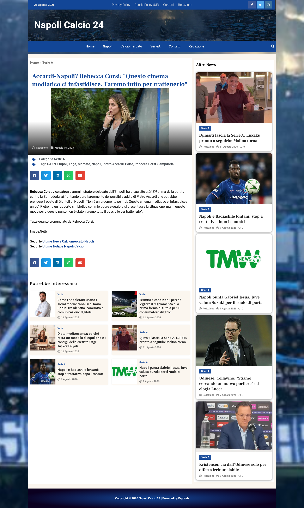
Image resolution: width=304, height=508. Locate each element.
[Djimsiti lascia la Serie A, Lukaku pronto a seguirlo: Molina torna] (124, 337)
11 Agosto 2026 (152, 347)
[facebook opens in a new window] (252, 4)
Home (90, 46)
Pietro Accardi (113, 164)
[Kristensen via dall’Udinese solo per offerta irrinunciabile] (234, 426)
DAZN (51, 164)
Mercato (84, 164)
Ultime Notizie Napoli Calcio (63, 246)
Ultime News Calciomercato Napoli (68, 241)
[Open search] (272, 46)
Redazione (185, 5)
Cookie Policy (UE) (146, 5)
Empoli (62, 164)
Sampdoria (165, 164)
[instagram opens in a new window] (268, 4)
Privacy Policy (121, 5)
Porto (129, 164)
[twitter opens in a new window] (260, 4)
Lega (72, 164)
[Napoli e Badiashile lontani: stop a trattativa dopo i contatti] (42, 371)
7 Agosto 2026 (69, 379)
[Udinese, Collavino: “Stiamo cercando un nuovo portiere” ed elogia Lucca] (234, 340)
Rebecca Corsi (145, 164)
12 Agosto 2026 (152, 317)
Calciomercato (131, 46)
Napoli (107, 46)
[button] (34, 175)
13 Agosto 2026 (70, 317)
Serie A (47, 62)
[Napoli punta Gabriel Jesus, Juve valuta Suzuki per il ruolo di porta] (124, 371)
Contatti (168, 5)
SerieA (155, 46)
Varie (60, 294)
